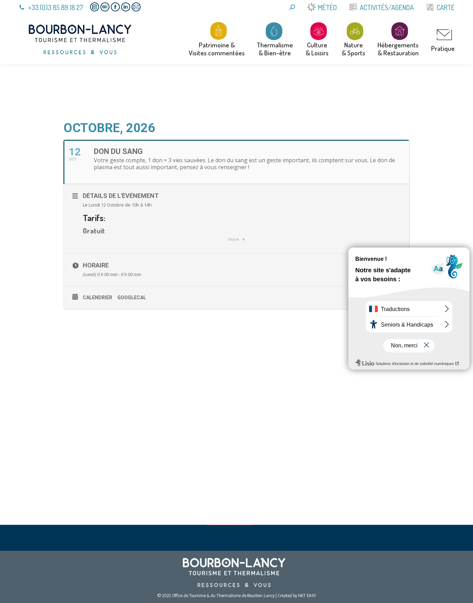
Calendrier (97, 297)
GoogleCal (131, 297)
